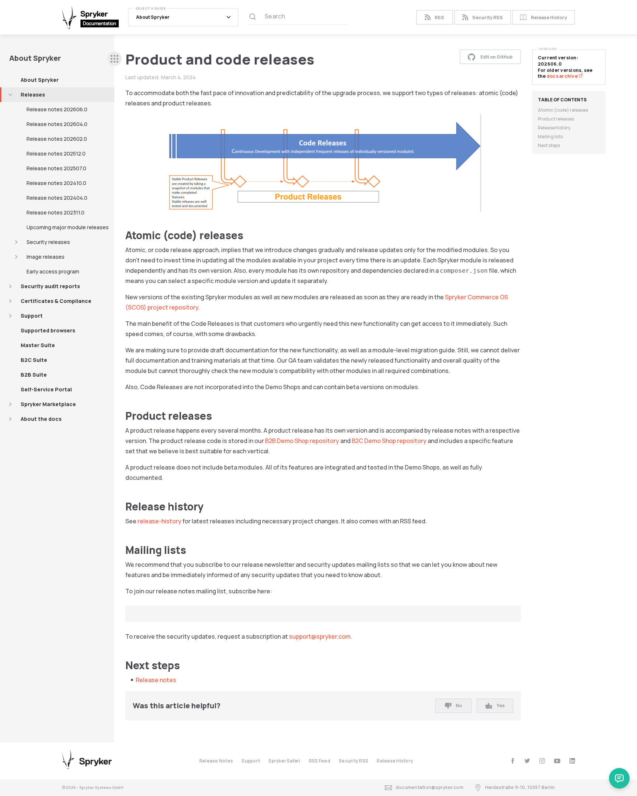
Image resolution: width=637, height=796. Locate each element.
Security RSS (487, 17)
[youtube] (557, 761)
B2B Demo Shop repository (302, 441)
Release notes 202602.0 (57, 138)
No (459, 705)
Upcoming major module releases (68, 227)
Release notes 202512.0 (56, 153)
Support (32, 315)
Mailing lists (550, 136)
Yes (501, 705)
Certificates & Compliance (56, 300)
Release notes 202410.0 (56, 182)
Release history (554, 128)
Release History (549, 17)
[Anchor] (248, 235)
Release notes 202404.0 (57, 197)
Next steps (549, 145)
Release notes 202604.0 (57, 124)
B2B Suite (34, 374)
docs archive (562, 76)
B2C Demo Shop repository (389, 441)
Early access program (53, 271)
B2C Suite (34, 359)
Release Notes (216, 761)
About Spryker (40, 79)
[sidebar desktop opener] (114, 59)
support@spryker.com (320, 636)
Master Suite (38, 345)
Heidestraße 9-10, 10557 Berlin (520, 787)
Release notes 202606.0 (57, 109)
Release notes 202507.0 (56, 168)
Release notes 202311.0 (55, 212)
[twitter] (527, 761)
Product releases (556, 119)
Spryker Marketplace (48, 404)
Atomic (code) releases (563, 110)
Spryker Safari (284, 761)
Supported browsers (48, 330)
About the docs (41, 418)
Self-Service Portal (46, 389)
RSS (439, 17)
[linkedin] (572, 761)
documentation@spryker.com (429, 787)
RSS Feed (319, 761)
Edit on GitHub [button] (496, 57)
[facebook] (512, 761)
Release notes (156, 680)
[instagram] (542, 761)
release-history (159, 521)
